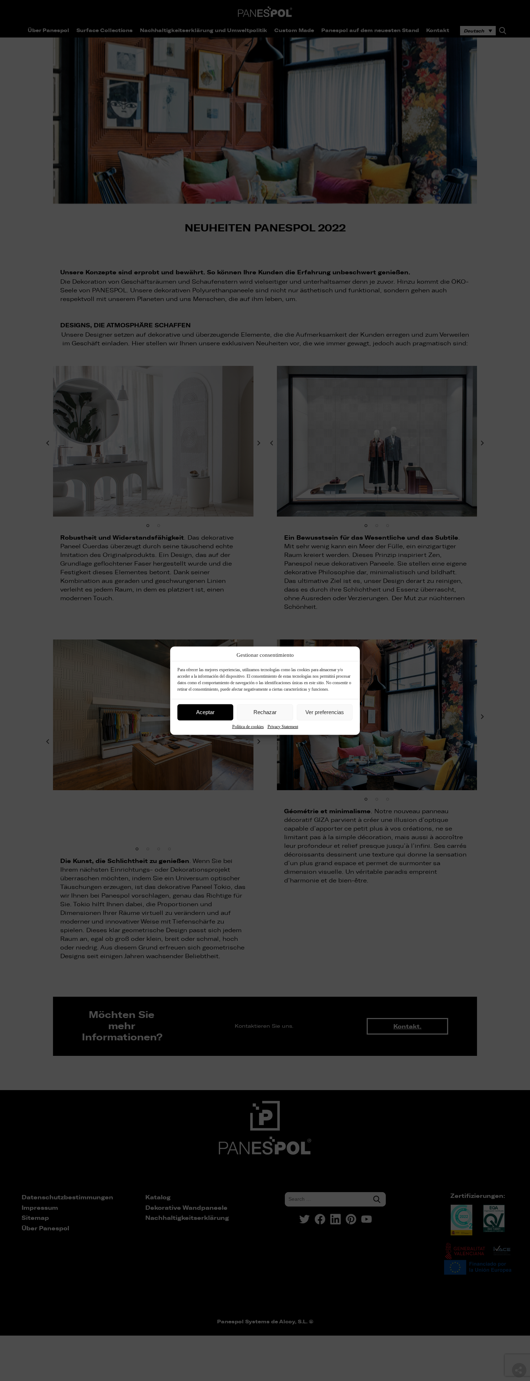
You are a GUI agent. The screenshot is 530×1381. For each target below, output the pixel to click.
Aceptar (205, 712)
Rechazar (265, 712)
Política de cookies (248, 726)
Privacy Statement (283, 726)
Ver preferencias (324, 712)
